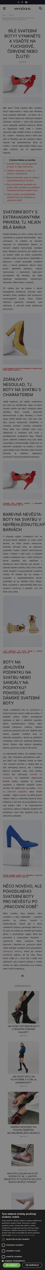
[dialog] (22, 635)
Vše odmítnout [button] (32, 1265)
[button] (22, 1261)
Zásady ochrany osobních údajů (23, 1235)
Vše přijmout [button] (11, 1265)
